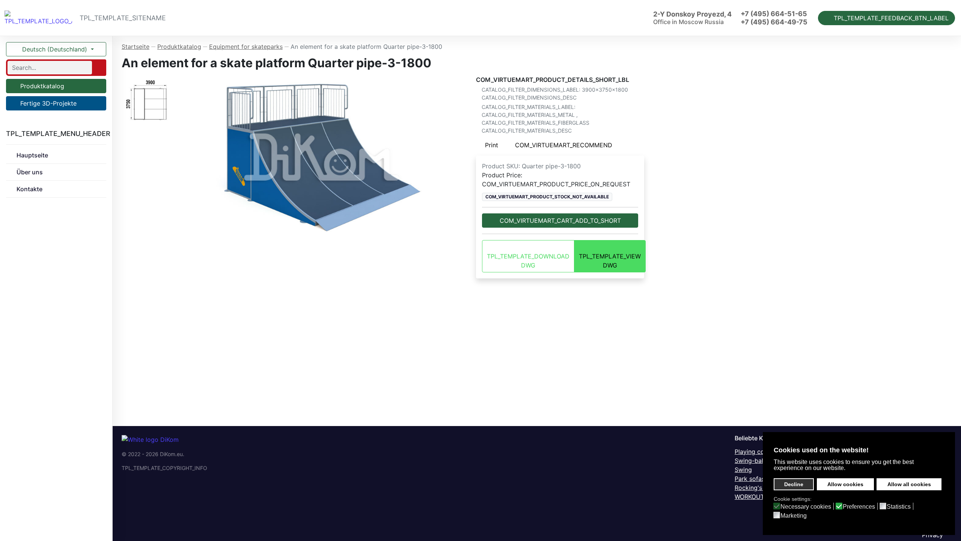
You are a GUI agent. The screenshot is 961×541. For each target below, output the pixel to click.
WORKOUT (749, 496)
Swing (743, 469)
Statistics (899, 507)
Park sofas (750, 478)
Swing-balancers (758, 460)
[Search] (98, 67)
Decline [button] (793, 484)
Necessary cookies (805, 507)
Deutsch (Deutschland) (54, 49)
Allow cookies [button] (845, 484)
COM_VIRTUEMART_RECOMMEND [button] (563, 145)
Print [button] (491, 145)
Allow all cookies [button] (909, 484)
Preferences (859, 507)
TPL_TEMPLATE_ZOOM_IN (325, 156)
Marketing (793, 516)
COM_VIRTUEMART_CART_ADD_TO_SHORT (560, 220)
